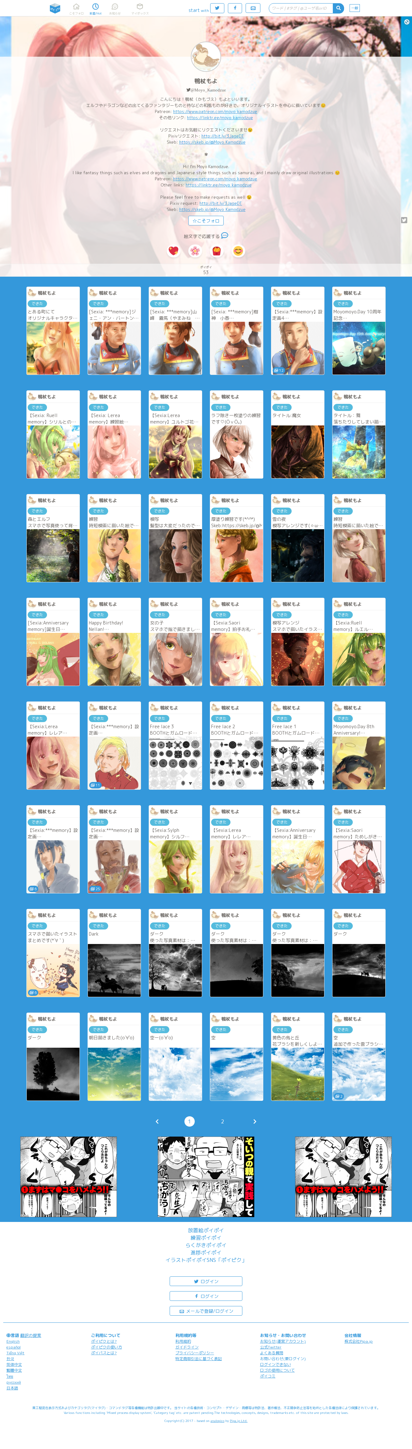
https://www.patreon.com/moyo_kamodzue (215, 111)
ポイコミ (268, 1376)
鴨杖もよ (206, 81)
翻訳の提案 (30, 1335)
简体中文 (14, 1364)
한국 (10, 1358)
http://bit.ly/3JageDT (222, 136)
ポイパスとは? (104, 1353)
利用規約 (183, 1341)
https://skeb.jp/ (194, 142)
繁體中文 (14, 1370)
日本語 (12, 1388)
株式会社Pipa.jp (358, 1341)
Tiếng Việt (15, 1353)
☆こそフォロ (206, 221)
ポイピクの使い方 (106, 1347)
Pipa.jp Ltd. (239, 1420)
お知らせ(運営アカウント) (283, 1341)
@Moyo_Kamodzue (208, 90)
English (13, 1341)
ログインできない (275, 1364)
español (13, 1347)
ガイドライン (187, 1347)
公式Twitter (271, 1347)
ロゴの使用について (277, 1370)
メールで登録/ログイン (209, 1311)
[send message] (224, 236)
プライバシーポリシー (194, 1353)
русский (13, 1382)
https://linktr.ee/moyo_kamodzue (220, 117)
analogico (217, 1420)
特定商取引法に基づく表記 (198, 1358)
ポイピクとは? (104, 1341)
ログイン (209, 1281)
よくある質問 (271, 1353)
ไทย (9, 1376)
